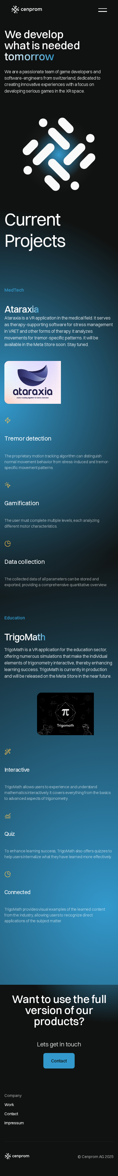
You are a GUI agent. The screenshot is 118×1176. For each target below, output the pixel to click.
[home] (26, 9)
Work (9, 1104)
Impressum (14, 1122)
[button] (102, 10)
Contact (59, 1061)
